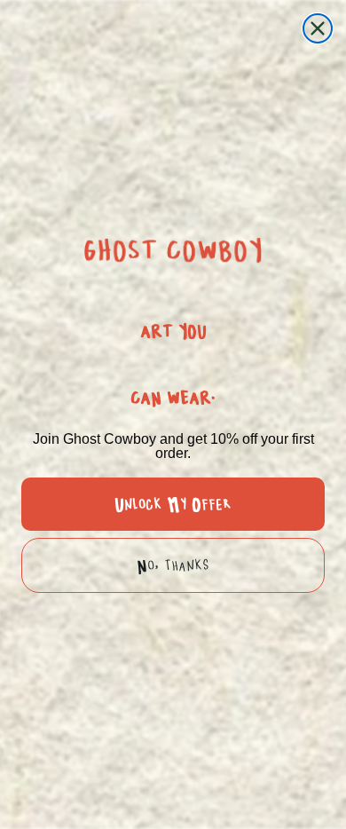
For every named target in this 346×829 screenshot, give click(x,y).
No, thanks (173, 565)
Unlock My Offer (173, 504)
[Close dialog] (317, 28)
